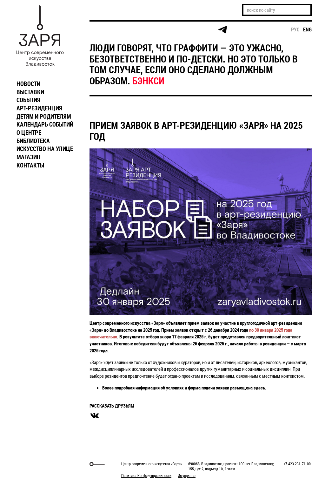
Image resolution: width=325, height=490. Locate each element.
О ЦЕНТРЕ (29, 132)
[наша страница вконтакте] (173, 30)
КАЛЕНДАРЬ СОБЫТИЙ (45, 124)
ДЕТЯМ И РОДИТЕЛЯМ (44, 116)
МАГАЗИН (29, 157)
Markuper (29, 464)
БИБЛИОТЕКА (33, 141)
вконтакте (94, 415)
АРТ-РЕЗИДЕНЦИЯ (39, 108)
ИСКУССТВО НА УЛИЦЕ (45, 149)
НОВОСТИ (28, 84)
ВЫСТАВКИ (30, 92)
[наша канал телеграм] (222, 30)
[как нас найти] (149, 30)
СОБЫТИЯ (28, 100)
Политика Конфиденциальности (146, 475)
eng (307, 29)
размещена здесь (247, 387)
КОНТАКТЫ (30, 165)
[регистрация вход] (124, 30)
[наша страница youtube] (198, 30)
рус (295, 29)
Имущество (187, 475)
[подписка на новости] (100, 30)
